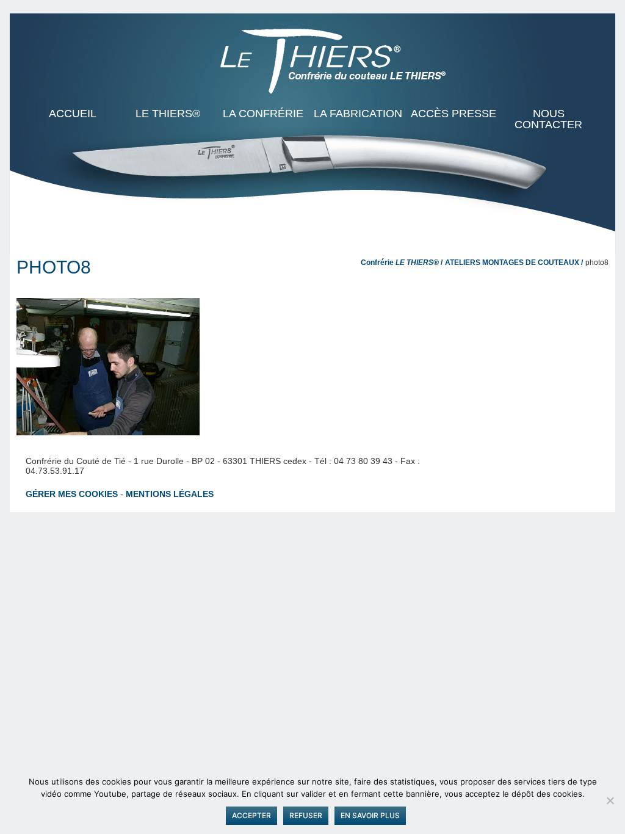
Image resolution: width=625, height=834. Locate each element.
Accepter (251, 815)
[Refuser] (610, 800)
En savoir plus (370, 815)
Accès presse (453, 113)
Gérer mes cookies (72, 494)
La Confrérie (263, 113)
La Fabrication (358, 113)
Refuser (305, 815)
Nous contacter (548, 119)
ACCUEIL (72, 113)
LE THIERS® (167, 113)
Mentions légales (170, 494)
